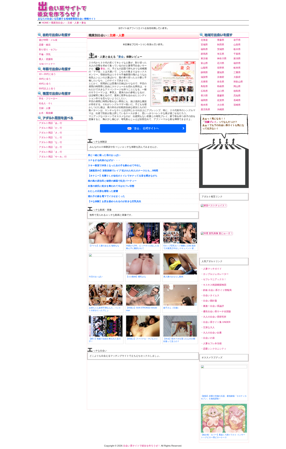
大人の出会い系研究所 (214, 316)
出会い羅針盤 (210, 300)
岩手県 (237, 40)
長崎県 (237, 100)
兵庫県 (204, 81)
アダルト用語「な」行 (50, 142)
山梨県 (204, 67)
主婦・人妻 (44, 108)
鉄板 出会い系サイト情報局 (217, 290)
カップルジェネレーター (216, 274)
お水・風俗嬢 (46, 113)
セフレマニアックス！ (214, 279)
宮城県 (204, 44)
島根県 (220, 86)
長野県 (220, 67)
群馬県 (204, 53)
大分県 (220, 104)
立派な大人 (209, 327)
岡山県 (237, 86)
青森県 (220, 40)
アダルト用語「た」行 (50, 137)
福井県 (237, 63)
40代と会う (45, 83)
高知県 (237, 95)
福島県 (204, 49)
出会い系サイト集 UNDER (216, 322)
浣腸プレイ (210, 122)
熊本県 (204, 104)
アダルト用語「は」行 (50, 147)
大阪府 (237, 77)
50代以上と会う (47, 88)
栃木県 (237, 49)
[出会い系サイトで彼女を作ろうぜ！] (62, 16)
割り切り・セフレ (48, 49)
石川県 (220, 63)
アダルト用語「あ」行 (50, 123)
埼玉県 (220, 53)
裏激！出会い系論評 (213, 306)
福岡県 (204, 100)
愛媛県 (220, 95)
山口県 (220, 91)
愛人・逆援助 (46, 59)
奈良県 (220, 81)
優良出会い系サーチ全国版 (217, 311)
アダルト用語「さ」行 (50, 132)
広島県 (204, 91)
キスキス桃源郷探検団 (214, 284)
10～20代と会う (47, 74)
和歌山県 (238, 81)
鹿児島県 (205, 109)
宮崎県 (237, 104)
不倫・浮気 (44, 54)
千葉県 (237, 53)
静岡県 (204, 72)
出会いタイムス (211, 295)
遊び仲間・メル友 (48, 40)
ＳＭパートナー (47, 64)
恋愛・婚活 (44, 44)
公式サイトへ (145, 128)
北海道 (204, 40)
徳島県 (237, 91)
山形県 (237, 44)
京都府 (220, 77)
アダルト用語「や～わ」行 (53, 156)
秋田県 (220, 44)
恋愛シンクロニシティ (214, 348)
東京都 (204, 58)
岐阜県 (237, 67)
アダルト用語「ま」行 (50, 151)
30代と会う (45, 78)
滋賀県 (204, 77)
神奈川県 (221, 58)
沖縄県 (220, 109)
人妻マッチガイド (212, 268)
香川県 (204, 95)
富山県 (204, 63)
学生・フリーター (48, 98)
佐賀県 (220, 100)
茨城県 (220, 49)
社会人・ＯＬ (46, 103)
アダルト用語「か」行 (50, 127)
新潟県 (237, 58)
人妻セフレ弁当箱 (212, 343)
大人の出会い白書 (212, 332)
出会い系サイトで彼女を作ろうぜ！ (141, 445)
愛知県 (220, 72)
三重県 (237, 72)
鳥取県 (204, 86)
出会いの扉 (209, 338)
